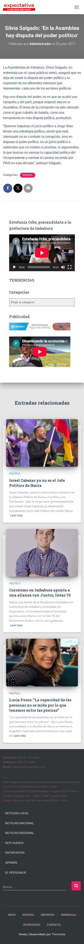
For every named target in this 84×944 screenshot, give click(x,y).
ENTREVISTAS (31, 924)
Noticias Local (17, 813)
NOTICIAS (28, 914)
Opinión (11, 862)
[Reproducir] (14, 267)
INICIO (11, 914)
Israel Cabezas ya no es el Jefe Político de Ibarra (37, 483)
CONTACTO (54, 924)
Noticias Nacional (19, 823)
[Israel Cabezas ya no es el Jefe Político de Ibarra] (42, 442)
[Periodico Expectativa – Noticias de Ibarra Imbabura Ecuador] (20, 7)
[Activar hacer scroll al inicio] (76, 936)
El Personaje (15, 872)
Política (27, 175)
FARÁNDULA (68, 914)
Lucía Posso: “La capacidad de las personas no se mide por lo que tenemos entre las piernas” (40, 704)
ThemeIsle (58, 934)
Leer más (16, 515)
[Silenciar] (63, 267)
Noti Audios (14, 843)
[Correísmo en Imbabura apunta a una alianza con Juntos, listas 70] (42, 552)
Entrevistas (14, 852)
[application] (42, 252)
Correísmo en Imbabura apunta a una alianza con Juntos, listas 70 (40, 593)
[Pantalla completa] (69, 267)
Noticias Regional (19, 833)
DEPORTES (47, 914)
